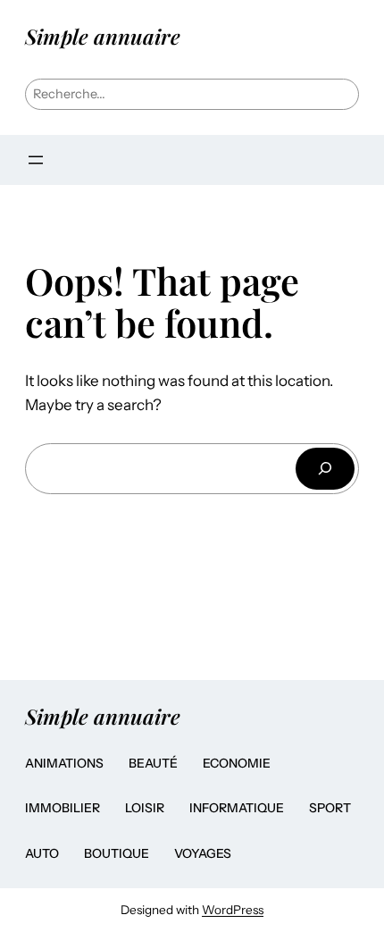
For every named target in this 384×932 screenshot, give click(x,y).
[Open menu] (35, 160)
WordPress (232, 910)
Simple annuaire (102, 36)
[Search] (325, 469)
